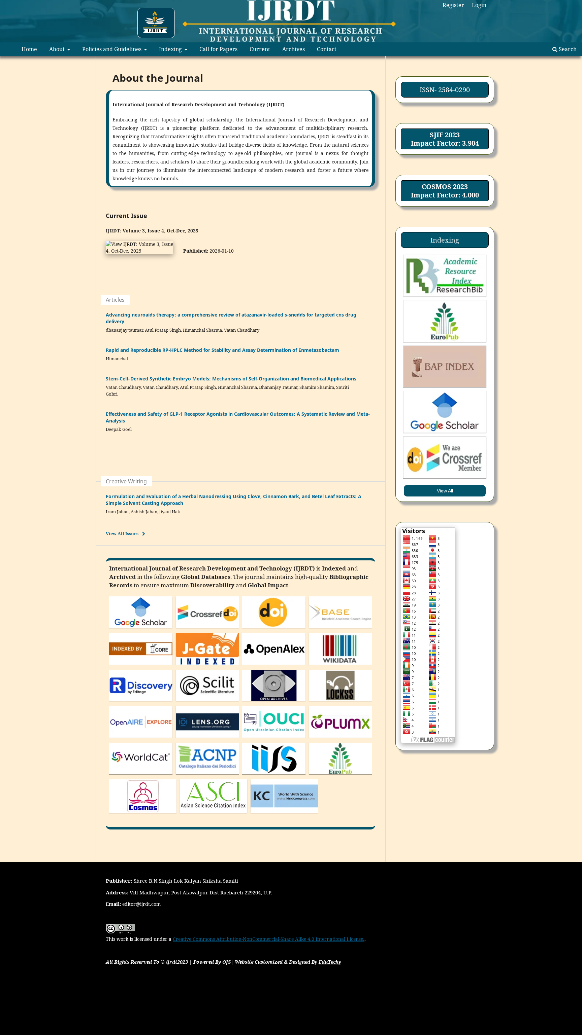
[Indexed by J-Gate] (207, 666)
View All (445, 490)
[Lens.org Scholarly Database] (207, 739)
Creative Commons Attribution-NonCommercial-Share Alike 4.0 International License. (268, 939)
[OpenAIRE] (140, 739)
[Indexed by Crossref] (207, 629)
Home (29, 49)
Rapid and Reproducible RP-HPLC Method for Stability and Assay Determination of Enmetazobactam (222, 350)
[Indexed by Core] (140, 666)
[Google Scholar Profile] (140, 629)
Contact (326, 49)
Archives (293, 49)
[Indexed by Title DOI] (273, 629)
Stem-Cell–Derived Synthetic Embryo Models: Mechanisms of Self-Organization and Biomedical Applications (231, 378)
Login (479, 5)
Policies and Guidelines (112, 49)
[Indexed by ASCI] (213, 814)
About (57, 49)
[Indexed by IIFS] (273, 776)
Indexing (171, 49)
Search (567, 49)
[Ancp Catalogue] (207, 776)
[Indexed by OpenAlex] (273, 666)
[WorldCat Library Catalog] (140, 776)
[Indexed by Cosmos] (142, 814)
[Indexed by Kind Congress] (284, 814)
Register (453, 5)
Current (260, 49)
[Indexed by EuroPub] (340, 776)
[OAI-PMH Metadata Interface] (273, 702)
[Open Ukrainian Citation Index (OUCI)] (273, 739)
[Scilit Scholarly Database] (207, 702)
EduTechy (330, 962)
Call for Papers (218, 49)
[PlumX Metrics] (340, 739)
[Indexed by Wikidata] (340, 666)
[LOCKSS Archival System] (340, 702)
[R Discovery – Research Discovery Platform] (140, 702)
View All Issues (122, 533)
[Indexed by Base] (340, 629)
